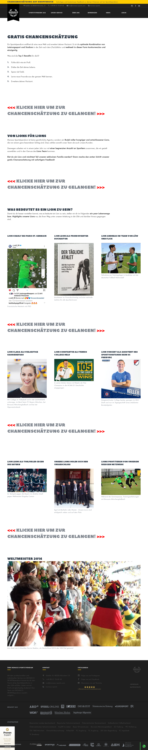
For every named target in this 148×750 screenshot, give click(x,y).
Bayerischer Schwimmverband (68, 723)
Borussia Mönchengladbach (101, 727)
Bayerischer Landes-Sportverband (42, 723)
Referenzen (92, 13)
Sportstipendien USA (37, 13)
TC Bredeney (34, 734)
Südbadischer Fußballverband (119, 723)
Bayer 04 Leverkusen (81, 727)
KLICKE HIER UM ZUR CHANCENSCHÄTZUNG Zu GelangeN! (51, 184)
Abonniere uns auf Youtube (91, 683)
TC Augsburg (93, 730)
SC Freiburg (118, 727)
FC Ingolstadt (124, 730)
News (108, 13)
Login (123, 13)
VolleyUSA (70, 730)
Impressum (134, 684)
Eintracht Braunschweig (55, 730)
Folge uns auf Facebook (90, 679)
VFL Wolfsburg (130, 727)
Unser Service (56, 13)
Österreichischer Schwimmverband (43, 727)
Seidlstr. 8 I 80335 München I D (58, 675)
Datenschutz (135, 687)
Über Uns (76, 13)
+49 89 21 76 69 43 (54, 679)
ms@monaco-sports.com (77, 6)
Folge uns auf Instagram (90, 675)
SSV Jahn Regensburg (109, 730)
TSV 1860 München (37, 730)
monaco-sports (51, 687)
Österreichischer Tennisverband (94, 723)
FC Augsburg (81, 730)
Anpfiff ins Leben (64, 727)
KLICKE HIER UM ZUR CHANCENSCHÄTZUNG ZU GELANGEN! (51, 110)
